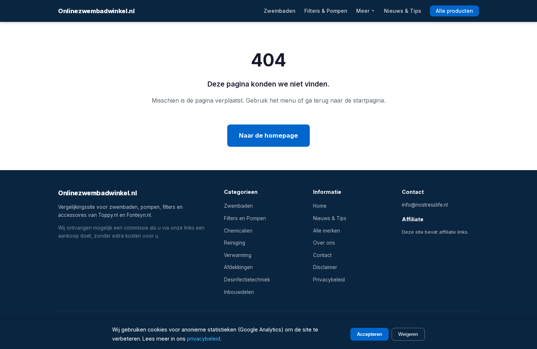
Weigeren (408, 334)
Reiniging (234, 243)
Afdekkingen (238, 267)
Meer (363, 11)
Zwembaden (280, 11)
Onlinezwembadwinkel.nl (96, 11)
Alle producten (454, 11)
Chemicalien (238, 231)
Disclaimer (325, 267)
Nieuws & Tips (402, 11)
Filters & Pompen (325, 11)
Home (320, 206)
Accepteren (369, 334)
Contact (322, 255)
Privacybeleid (329, 280)
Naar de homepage (268, 135)
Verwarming (237, 255)
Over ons (324, 243)
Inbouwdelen (239, 292)
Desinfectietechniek (247, 280)
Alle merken (326, 231)
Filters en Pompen (245, 218)
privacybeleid (203, 338)
